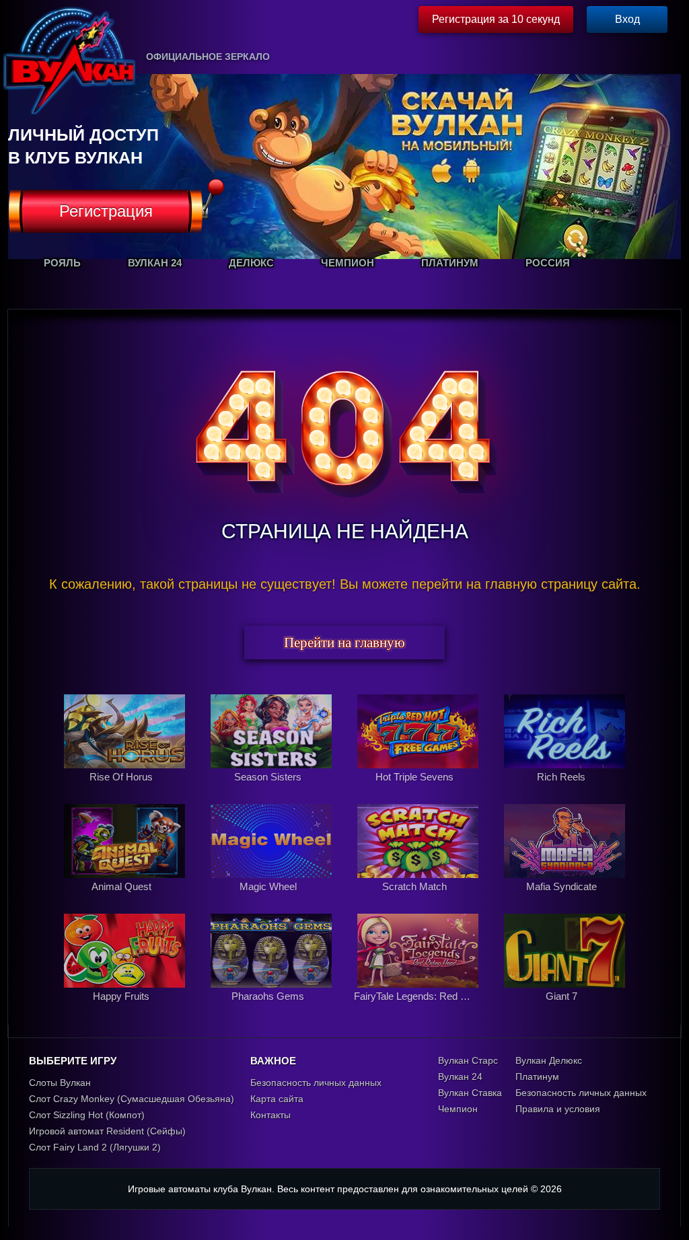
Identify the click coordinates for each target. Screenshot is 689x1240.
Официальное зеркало (208, 56)
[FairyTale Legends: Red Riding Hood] (419, 1010)
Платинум (537, 1076)
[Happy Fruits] (125, 1010)
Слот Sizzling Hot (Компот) (87, 1114)
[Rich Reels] (565, 791)
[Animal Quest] (125, 901)
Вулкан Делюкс (548, 1060)
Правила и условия (557, 1108)
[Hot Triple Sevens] (419, 791)
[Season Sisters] (272, 791)
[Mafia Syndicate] (565, 901)
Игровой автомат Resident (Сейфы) (107, 1131)
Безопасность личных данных (316, 1082)
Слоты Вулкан (60, 1082)
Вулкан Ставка (470, 1092)
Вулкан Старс (468, 1060)
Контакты (270, 1114)
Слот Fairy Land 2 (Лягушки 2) (95, 1147)
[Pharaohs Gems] (272, 1010)
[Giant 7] (565, 1010)
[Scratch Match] (419, 901)
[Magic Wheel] (272, 901)
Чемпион (458, 1108)
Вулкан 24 (460, 1076)
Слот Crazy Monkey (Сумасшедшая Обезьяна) (131, 1098)
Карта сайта (276, 1098)
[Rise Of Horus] (125, 791)
